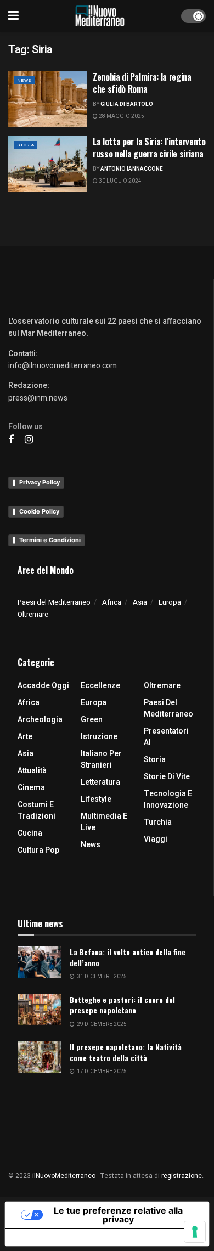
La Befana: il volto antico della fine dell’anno (127, 957)
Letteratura (100, 782)
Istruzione (99, 736)
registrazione (181, 1176)
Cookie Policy (39, 511)
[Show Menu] (13, 16)
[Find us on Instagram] (29, 440)
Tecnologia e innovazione (168, 799)
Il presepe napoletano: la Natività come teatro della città (126, 1052)
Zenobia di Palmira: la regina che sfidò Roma (142, 82)
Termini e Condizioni (50, 540)
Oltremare (33, 614)
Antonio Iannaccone (131, 169)
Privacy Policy (39, 482)
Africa (111, 602)
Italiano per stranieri (101, 759)
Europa (170, 602)
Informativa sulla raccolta (67, 1237)
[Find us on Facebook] (11, 440)
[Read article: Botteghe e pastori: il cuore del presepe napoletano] (39, 1009)
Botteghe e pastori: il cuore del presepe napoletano (122, 1005)
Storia (25, 145)
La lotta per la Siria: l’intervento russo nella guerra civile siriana (149, 147)
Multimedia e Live (104, 821)
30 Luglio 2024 (120, 181)
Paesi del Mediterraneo (54, 602)
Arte (25, 736)
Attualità (32, 770)
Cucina (30, 833)
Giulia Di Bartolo (126, 104)
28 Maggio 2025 (121, 116)
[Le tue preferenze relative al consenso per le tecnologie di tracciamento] (194, 1231)
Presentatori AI (166, 736)
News (24, 80)
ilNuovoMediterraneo (63, 1176)
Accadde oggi (43, 685)
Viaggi (155, 839)
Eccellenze (100, 685)
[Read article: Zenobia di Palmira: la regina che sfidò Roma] (47, 99)
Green (92, 719)
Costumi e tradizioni (36, 810)
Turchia (158, 822)
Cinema (31, 787)
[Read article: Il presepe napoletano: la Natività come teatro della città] (39, 1057)
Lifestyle (96, 799)
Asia (140, 602)
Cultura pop (38, 850)
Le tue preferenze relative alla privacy (118, 1215)
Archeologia (40, 719)
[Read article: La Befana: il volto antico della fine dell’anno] (39, 962)
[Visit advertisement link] (107, 240)
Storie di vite (167, 776)
